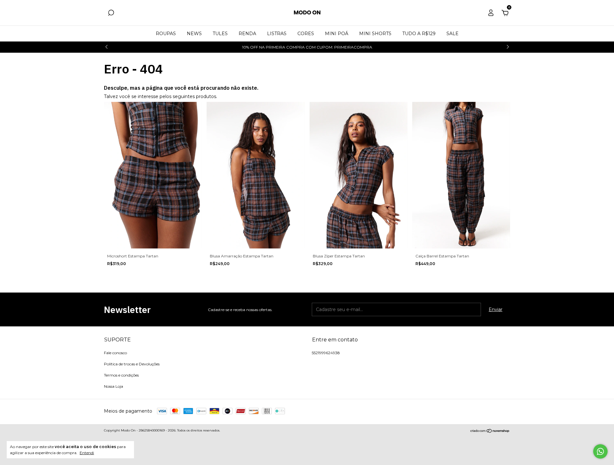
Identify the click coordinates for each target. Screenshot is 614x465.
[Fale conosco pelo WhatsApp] (600, 451)
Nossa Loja (113, 386)
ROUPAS (166, 33)
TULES (220, 33)
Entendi (87, 452)
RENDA (247, 33)
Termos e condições (121, 375)
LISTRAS (277, 33)
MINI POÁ (336, 33)
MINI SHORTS (375, 33)
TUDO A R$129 (419, 33)
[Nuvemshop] (490, 431)
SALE (452, 33)
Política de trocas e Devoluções (132, 364)
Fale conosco (115, 352)
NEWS (194, 33)
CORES (305, 33)
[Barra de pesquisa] (111, 14)
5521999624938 (326, 352)
